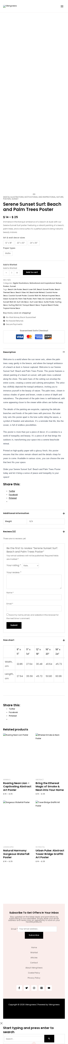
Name (10, 592)
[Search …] (24, 1039)
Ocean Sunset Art (10, 299)
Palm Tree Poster (25, 299)
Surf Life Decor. (23, 302)
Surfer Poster (49, 302)
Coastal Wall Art (34, 295)
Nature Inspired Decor (51, 295)
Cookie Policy (34, 973)
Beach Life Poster (15, 289)
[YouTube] (49, 988)
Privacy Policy (34, 978)
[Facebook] (19, 988)
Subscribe (34, 935)
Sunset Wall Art (9, 302)
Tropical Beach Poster (50, 305)
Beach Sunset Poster (45, 289)
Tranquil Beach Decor (31, 305)
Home (34, 947)
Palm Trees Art (39, 299)
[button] (10, 264)
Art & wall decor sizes (14, 237)
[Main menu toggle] (62, 6)
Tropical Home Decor (11, 308)
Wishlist (34, 952)
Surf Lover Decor (36, 302)
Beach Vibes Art (22, 292)
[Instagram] (34, 988)
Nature (59, 197)
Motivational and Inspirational (40, 197)
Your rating (13, 565)
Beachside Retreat (37, 292)
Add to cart (32, 272)
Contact (34, 962)
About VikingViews (34, 968)
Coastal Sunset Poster (18, 295)
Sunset (15, 199)
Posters (7, 199)
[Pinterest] (41, 988)
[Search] (49, 1038)
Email (9, 603)
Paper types (9, 248)
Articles (34, 957)
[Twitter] (26, 988)
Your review (13, 572)
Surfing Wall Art (15, 305)
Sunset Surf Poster (53, 299)
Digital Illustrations (13, 197)
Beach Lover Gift (29, 289)
